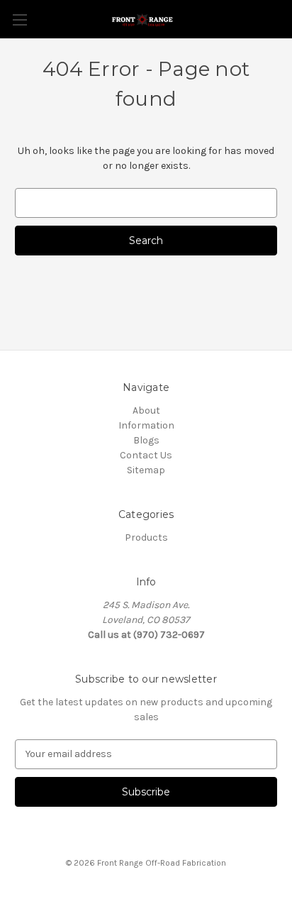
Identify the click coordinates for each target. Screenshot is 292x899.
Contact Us (146, 455)
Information (146, 425)
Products (146, 537)
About (146, 410)
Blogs (146, 440)
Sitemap (146, 470)
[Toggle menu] (19, 19)
